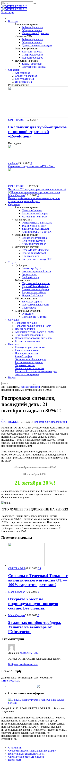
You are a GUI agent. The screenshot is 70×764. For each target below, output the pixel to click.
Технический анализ (34, 225)
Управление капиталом (35, 228)
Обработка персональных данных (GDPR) (32, 750)
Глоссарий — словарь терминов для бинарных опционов (36, 373)
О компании (15, 747)
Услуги (12, 262)
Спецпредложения (32, 54)
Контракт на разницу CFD (37, 259)
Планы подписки (25, 328)
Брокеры (13, 21)
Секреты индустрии (33, 240)
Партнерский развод (34, 66)
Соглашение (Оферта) (34, 316)
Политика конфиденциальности (26, 753)
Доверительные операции (37, 45)
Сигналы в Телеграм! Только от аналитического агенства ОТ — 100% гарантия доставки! (38, 580)
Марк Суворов (16, 195)
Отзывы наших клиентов (29, 368)
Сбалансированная (26, 75)
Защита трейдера (31, 268)
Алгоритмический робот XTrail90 (34, 331)
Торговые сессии (25, 365)
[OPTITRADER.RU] (14, 6)
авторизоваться (10, 680)
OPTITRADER (16, 119)
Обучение (14, 204)
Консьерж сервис (32, 301)
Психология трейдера (34, 237)
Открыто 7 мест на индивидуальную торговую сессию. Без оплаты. (33, 603)
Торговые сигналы (26, 322)
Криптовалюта (30, 256)
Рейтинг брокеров (32, 27)
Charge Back (29, 307)
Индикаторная (23, 81)
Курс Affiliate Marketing (35, 249)
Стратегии (14, 69)
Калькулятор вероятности (30, 347)
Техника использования (29, 335)
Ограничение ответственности (26, 756)
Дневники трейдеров (34, 243)
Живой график (23, 356)
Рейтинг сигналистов (27, 341)
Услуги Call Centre (32, 295)
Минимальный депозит (35, 33)
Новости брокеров (32, 57)
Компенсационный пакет (36, 271)
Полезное (13, 344)
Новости (39, 421)
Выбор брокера (30, 277)
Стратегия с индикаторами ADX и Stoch (31, 166)
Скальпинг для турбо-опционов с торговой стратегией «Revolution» (37, 131)
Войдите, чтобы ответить (23, 664)
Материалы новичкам (34, 216)
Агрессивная (22, 72)
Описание (27, 313)
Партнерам (14, 759)
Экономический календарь (30, 359)
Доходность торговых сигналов (33, 338)
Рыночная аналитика (27, 350)
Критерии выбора (32, 51)
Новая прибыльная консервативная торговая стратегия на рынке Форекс (34, 200)
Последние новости (26, 353)
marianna (13, 163)
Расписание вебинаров (35, 213)
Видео (11, 377)
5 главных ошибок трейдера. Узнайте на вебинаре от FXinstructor (34, 627)
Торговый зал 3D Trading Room (33, 325)
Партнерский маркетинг (36, 283)
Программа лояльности (35, 304)
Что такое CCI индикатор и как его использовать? (37, 189)
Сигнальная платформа (35, 289)
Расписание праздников (29, 362)
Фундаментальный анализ (37, 222)
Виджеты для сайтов (34, 292)
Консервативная (24, 78)
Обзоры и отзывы (32, 30)
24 (39, 568)
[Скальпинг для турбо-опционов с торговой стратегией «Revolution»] (38, 116)
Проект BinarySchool (34, 253)
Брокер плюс (29, 274)
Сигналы (13, 319)
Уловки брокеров (32, 63)
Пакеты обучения (32, 210)
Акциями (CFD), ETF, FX (36, 231)
